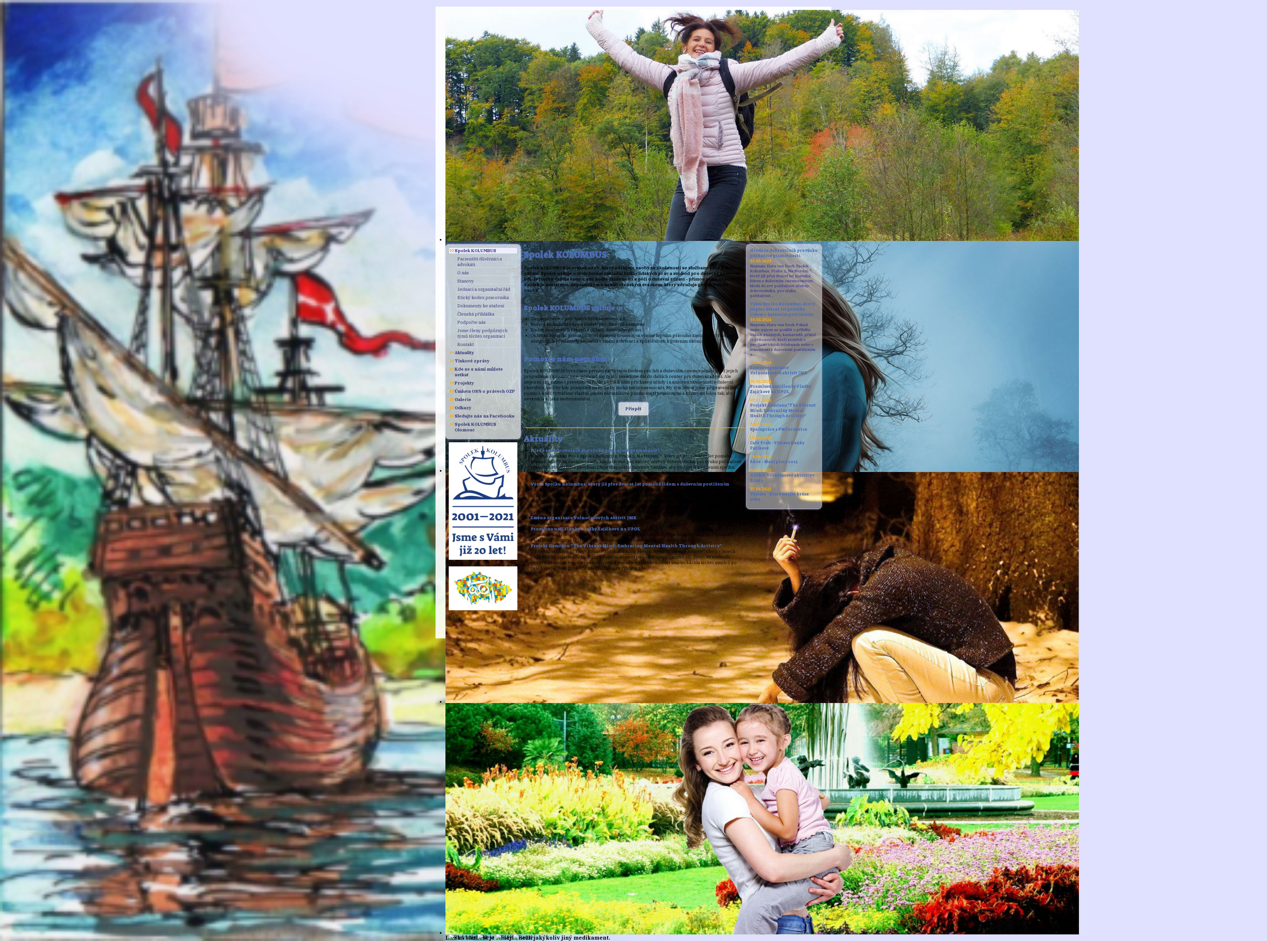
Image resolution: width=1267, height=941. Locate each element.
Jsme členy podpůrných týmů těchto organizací (482, 333)
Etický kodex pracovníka (483, 297)
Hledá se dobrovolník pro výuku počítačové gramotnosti (595, 450)
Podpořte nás (471, 322)
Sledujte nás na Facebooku (484, 416)
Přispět (633, 409)
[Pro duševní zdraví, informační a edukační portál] (483, 608)
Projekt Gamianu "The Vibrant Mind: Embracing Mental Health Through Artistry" (626, 546)
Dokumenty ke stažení (480, 306)
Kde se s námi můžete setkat (479, 372)
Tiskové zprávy (472, 361)
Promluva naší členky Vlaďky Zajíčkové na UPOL (585, 529)
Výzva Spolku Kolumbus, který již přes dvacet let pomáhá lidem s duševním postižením (630, 484)
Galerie (463, 399)
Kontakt (465, 344)
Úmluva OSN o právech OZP (485, 391)
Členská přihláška (475, 314)
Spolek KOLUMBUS (475, 250)
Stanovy (465, 281)
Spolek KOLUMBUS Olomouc (475, 427)
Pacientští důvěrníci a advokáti (479, 261)
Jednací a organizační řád (483, 289)
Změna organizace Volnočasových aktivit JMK (583, 518)
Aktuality (464, 352)
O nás (463, 273)
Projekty (464, 383)
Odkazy (463, 408)
